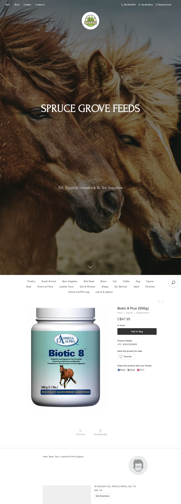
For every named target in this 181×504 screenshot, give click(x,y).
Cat (115, 281)
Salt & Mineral (87, 286)
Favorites (80, 434)
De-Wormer (121, 286)
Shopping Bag (100, 434)
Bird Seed (89, 281)
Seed (136, 286)
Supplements (142, 312)
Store (7, 4)
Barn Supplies (69, 281)
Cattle (126, 281)
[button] (126, 356)
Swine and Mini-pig (78, 291)
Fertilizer (150, 286)
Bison (104, 281)
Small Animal (48, 281)
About (16, 4)
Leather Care (66, 286)
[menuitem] (159, 301)
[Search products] (173, 282)
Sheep (104, 286)
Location (27, 4)
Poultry (31, 281)
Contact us (40, 4)
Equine (150, 281)
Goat (28, 286)
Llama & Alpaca (104, 291)
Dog (138, 281)
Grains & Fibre (45, 286)
